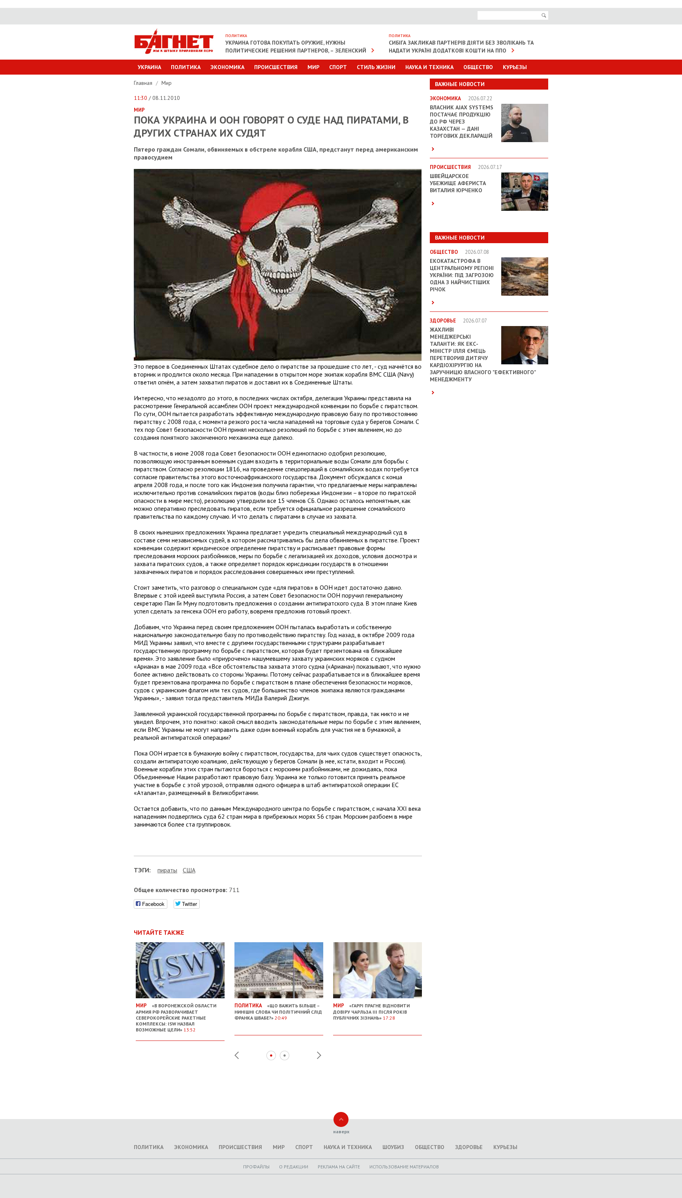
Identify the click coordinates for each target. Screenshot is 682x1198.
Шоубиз (393, 1147)
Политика (185, 67)
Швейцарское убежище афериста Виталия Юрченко (458, 183)
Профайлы (256, 1167)
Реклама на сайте (339, 1167)
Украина (149, 67)
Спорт (338, 67)
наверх (341, 1131)
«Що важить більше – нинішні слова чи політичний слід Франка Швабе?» (278, 1011)
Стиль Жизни (376, 67)
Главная (144, 82)
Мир (313, 67)
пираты (167, 870)
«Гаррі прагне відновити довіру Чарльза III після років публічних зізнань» (371, 1011)
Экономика (227, 67)
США (189, 870)
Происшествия (276, 67)
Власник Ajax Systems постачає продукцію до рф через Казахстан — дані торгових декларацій (461, 121)
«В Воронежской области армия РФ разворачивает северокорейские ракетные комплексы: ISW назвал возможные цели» (176, 1017)
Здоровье (469, 1147)
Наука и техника (429, 67)
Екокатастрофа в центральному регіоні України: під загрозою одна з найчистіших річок (462, 275)
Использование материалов (404, 1167)
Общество (478, 67)
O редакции (293, 1167)
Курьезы (515, 67)
